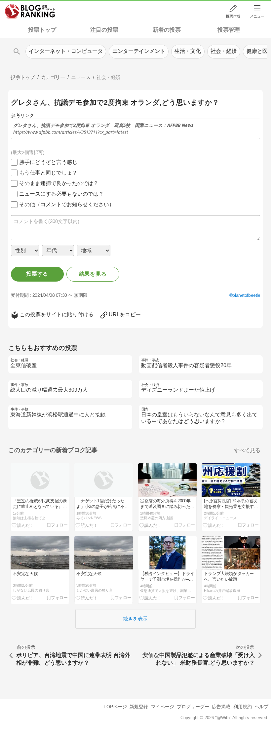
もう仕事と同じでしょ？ (48, 172)
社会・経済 (224, 51)
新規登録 (139, 706)
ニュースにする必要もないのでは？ (61, 194)
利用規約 (242, 706)
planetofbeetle (246, 295)
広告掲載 (221, 706)
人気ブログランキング (30, 11)
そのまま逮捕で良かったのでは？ (58, 183)
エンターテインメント (138, 51)
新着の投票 (167, 30)
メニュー (257, 16)
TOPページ (115, 706)
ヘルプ (261, 706)
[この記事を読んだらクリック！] (23, 525)
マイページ (162, 706)
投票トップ (42, 30)
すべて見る (247, 450)
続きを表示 (135, 618)
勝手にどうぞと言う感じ (48, 162)
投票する (37, 274)
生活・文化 (187, 51)
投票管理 (228, 30)
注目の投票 (104, 30)
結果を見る (93, 274)
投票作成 (233, 16)
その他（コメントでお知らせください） (66, 204)
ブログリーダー (193, 706)
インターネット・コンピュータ (66, 51)
